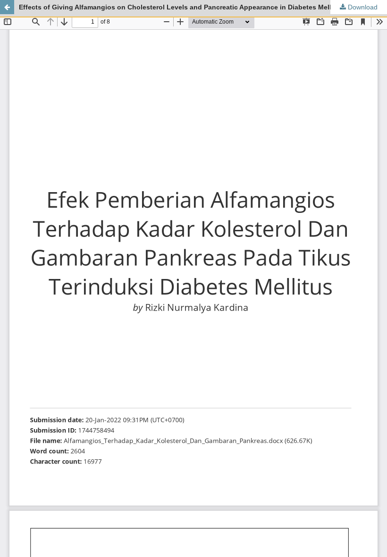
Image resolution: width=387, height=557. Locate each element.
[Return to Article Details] (7, 7)
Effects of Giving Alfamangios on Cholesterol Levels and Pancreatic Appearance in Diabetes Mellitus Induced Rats (203, 7)
